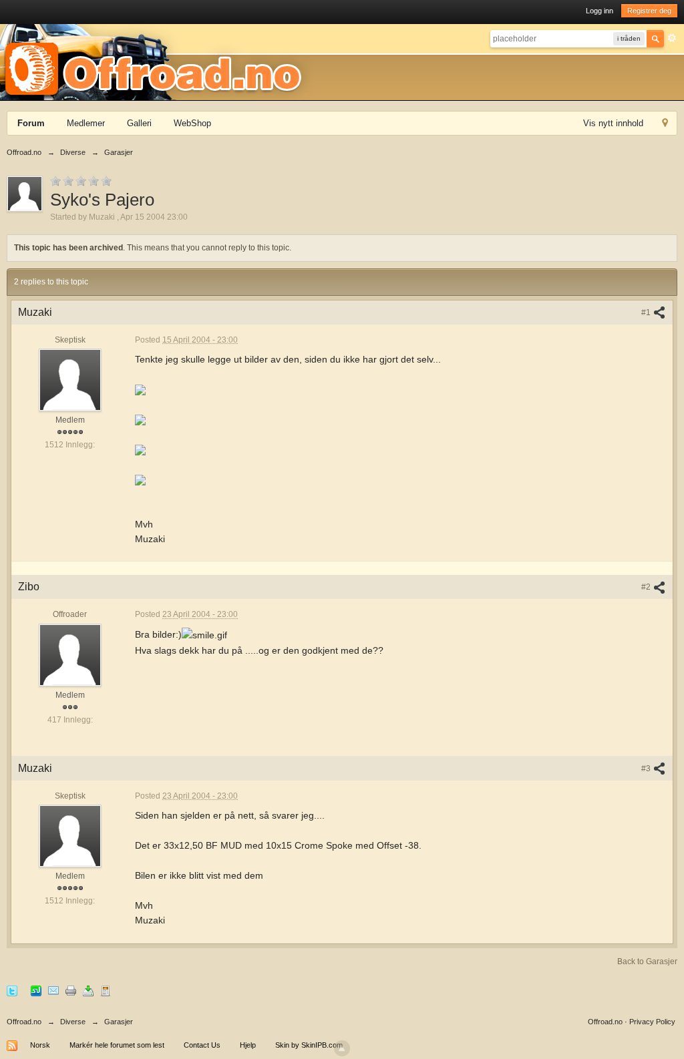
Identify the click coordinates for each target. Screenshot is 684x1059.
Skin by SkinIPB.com (309, 1045)
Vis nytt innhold (613, 123)
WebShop (192, 123)
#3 (647, 768)
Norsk (40, 1045)
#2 (647, 587)
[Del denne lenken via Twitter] (12, 989)
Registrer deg (649, 11)
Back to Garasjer (647, 961)
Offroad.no (24, 1022)
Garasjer (118, 1022)
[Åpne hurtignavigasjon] (665, 124)
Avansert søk (672, 38)
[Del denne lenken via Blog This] (105, 989)
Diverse (73, 1022)
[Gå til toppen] (342, 1048)
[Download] (88, 989)
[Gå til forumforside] (157, 61)
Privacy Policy (652, 1022)
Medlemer (86, 123)
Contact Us (202, 1045)
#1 (647, 312)
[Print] (70, 989)
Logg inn (599, 11)
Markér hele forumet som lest (116, 1045)
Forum (31, 123)
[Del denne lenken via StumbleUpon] (36, 989)
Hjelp (248, 1045)
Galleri (139, 123)
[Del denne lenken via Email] (53, 989)
